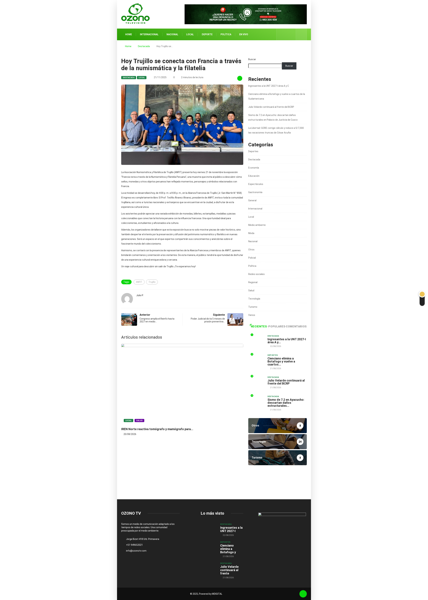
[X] (286, 34)
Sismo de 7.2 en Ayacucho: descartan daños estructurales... (286, 402)
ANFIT (139, 282)
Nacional (172, 34)
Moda (251, 233)
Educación (253, 176)
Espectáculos (255, 184)
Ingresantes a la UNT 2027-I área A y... (287, 340)
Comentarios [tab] (296, 326)
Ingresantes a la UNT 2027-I (231, 529)
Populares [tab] (276, 326)
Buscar (252, 59)
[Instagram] (291, 34)
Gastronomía (255, 192)
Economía (253, 167)
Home (128, 34)
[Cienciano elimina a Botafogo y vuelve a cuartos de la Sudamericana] (209, 546)
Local (190, 34)
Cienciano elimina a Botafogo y (228, 549)
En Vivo (243, 34)
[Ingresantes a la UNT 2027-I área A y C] (209, 528)
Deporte (207, 34)
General (252, 200)
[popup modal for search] (301, 34)
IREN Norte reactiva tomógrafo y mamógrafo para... (157, 429)
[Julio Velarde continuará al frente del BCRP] (209, 567)
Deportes (253, 151)
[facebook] (281, 34)
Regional (252, 282)
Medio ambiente (257, 225)
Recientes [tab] (259, 326)
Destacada (144, 46)
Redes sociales (256, 274)
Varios (251, 315)
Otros (251, 249)
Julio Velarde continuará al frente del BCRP (271, 107)
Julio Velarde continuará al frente (229, 570)
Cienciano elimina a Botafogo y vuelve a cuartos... (281, 361)
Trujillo (151, 282)
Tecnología (254, 298)
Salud (139, 420)
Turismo (252, 307)
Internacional (149, 34)
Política (226, 34)
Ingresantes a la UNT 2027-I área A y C (268, 86)
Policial (252, 257)
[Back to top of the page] (303, 593)
